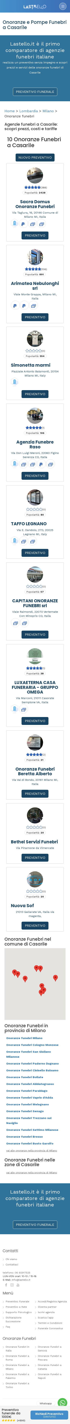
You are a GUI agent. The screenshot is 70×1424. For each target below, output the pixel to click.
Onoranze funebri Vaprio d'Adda (29, 1097)
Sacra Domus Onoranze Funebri (35, 204)
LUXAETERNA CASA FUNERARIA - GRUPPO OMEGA (35, 687)
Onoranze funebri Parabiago (26, 1090)
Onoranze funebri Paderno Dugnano (32, 1063)
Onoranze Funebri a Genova (49, 1348)
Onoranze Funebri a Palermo (17, 1376)
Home (9, 111)
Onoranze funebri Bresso (24, 1136)
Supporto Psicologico (19, 1312)
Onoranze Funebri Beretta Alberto (35, 771)
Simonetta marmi (30, 365)
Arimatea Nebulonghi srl (35, 285)
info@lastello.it (21, 1279)
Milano (48, 111)
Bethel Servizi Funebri (34, 842)
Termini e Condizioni (50, 1322)
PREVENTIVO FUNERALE (35, 92)
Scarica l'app (45, 1317)
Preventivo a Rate (16, 1306)
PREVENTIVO (35, 235)
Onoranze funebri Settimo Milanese (32, 1130)
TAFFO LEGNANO (29, 524)
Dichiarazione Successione (14, 1319)
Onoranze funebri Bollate (24, 1077)
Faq (8, 1326)
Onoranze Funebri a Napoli (49, 1376)
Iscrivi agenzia (46, 1312)
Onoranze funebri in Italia (17, 1348)
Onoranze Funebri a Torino (17, 1385)
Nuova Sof (22, 906)
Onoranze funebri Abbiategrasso (30, 1084)
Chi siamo (11, 1259)
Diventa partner (47, 1306)
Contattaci (12, 1264)
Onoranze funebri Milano (24, 1038)
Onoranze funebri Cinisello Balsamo (32, 1070)
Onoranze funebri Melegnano (27, 1104)
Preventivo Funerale (17, 1301)
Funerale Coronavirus (50, 1328)
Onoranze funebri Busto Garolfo (29, 1143)
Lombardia (28, 111)
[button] (41, 993)
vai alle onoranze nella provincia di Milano (31, 1150)
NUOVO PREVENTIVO (35, 157)
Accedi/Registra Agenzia (52, 1301)
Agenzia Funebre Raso (35, 444)
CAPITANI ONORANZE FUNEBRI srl (35, 603)
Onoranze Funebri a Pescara (49, 1357)
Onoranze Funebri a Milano (17, 1367)
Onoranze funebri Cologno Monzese (32, 1045)
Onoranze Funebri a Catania (49, 1367)
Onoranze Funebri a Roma (17, 1357)
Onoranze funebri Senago (25, 1111)
